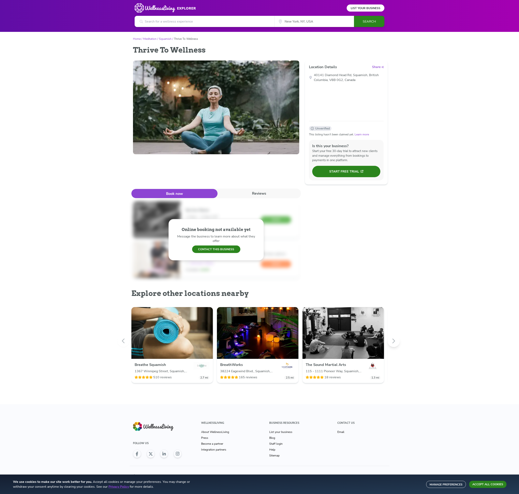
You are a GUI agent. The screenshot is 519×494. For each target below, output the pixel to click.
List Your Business (365, 8)
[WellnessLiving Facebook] (137, 454)
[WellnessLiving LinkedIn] (164, 454)
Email (340, 432)
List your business (280, 432)
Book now (174, 193)
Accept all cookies (487, 484)
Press (204, 438)
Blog (272, 438)
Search (369, 21)
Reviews (259, 193)
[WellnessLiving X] (151, 454)
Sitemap (274, 455)
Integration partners (213, 450)
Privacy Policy (118, 486)
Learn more (362, 134)
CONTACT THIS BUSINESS (216, 249)
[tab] (174, 193)
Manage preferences (446, 484)
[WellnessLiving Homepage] (157, 426)
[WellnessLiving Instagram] (178, 454)
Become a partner (212, 444)
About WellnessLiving (215, 432)
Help (272, 450)
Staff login (276, 444)
